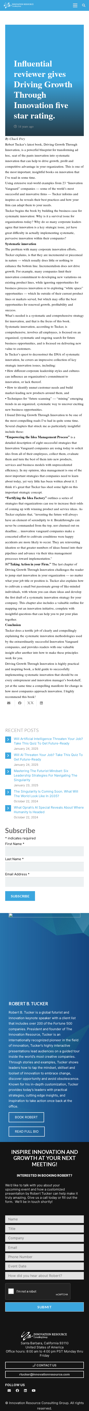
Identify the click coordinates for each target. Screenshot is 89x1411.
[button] (83, 5)
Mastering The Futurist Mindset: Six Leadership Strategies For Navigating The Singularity (45, 775)
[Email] (9, 1391)
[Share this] (20, 703)
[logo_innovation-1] (19, 5)
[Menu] (75, 5)
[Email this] (10, 703)
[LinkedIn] (25, 1391)
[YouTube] (34, 1391)
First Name (14, 844)
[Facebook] (17, 1391)
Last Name (14, 859)
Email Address (17, 874)
